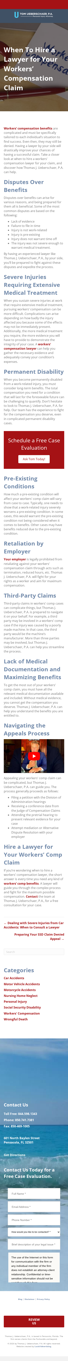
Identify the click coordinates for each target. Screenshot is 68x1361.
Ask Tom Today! (34, 459)
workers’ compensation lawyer (27, 346)
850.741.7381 (24, 1120)
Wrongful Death (16, 1019)
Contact (32, 896)
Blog (20, 1299)
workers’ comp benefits (21, 883)
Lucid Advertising (43, 1346)
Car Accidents (14, 978)
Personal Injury (15, 1002)
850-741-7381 (44, 6)
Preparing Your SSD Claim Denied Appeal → (39, 936)
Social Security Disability (22, 1007)
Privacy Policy (43, 1299)
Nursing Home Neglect (21, 996)
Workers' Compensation (22, 1013)
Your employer (15, 559)
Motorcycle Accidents (20, 990)
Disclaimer (30, 1299)
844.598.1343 (27, 1114)
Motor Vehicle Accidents (22, 984)
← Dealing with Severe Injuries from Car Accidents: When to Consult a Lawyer (34, 925)
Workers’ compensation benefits (28, 128)
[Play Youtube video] (34, 756)
